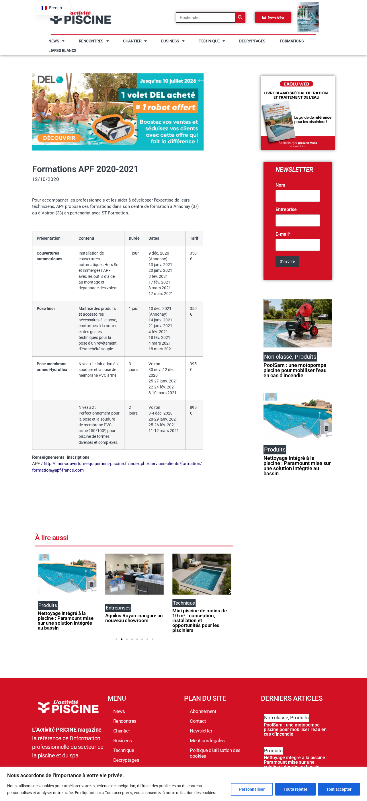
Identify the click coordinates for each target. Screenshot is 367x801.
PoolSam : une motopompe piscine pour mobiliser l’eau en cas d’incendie (295, 370)
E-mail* (283, 234)
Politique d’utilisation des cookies (215, 753)
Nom (280, 185)
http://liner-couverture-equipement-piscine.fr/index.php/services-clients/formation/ (123, 463)
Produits (299, 717)
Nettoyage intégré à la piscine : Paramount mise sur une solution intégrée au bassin (65, 620)
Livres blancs (62, 50)
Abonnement (203, 711)
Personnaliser (252, 789)
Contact (198, 721)
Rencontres (91, 41)
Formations (292, 41)
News (53, 41)
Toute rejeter (295, 789)
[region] (183, 784)
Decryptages (252, 41)
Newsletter (201, 731)
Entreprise (286, 209)
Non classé (276, 717)
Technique (209, 41)
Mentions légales (207, 740)
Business (170, 41)
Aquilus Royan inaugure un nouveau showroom (134, 618)
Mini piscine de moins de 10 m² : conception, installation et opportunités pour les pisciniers (199, 620)
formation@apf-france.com (58, 470)
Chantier (132, 41)
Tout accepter (339, 789)
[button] (38, 591)
